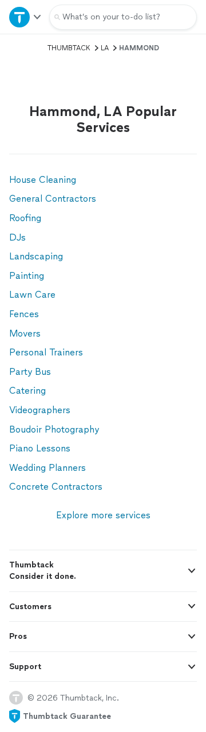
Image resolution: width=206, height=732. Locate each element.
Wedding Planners (47, 467)
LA (105, 48)
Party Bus (30, 371)
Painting (26, 275)
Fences (24, 314)
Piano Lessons (39, 448)
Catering (27, 390)
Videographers (39, 410)
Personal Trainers (46, 352)
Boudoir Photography (54, 429)
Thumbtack (68, 48)
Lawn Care (32, 294)
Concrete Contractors (55, 486)
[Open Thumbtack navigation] (24, 17)
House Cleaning (42, 179)
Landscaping (36, 256)
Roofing (25, 218)
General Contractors (52, 198)
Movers (25, 333)
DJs (17, 237)
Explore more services (103, 515)
